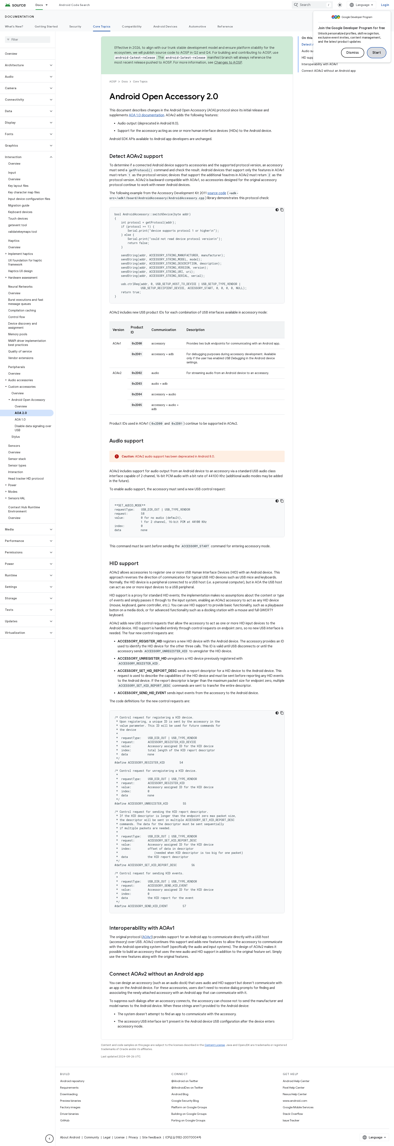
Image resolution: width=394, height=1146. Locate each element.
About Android (70, 1137)
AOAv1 (147, 937)
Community (91, 1137)
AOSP (112, 81)
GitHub (64, 1120)
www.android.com (295, 1101)
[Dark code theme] (277, 209)
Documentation (19, 16)
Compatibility (132, 26)
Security (75, 26)
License (120, 1137)
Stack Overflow (293, 1114)
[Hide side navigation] (49, 1139)
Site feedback (151, 1137)
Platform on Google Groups (189, 1107)
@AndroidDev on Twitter (187, 1087)
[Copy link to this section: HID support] (143, 563)
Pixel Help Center (294, 1087)
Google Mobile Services (298, 1107)
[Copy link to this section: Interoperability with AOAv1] (179, 928)
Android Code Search (74, 5)
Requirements (69, 1087)
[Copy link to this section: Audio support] (147, 441)
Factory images (70, 1107)
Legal (106, 1137)
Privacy (133, 1137)
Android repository (72, 1081)
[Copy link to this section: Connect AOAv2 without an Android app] (208, 974)
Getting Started (46, 26)
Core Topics (102, 26)
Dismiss (352, 53)
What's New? (14, 26)
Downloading (69, 1094)
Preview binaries (70, 1101)
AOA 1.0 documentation (146, 115)
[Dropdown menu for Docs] (48, 5)
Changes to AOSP (228, 62)
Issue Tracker (291, 1120)
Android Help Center (296, 1081)
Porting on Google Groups (188, 1120)
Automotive (197, 26)
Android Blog (179, 1094)
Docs (39, 5)
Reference (225, 26)
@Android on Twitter (184, 1081)
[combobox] (312, 5)
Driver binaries (69, 1114)
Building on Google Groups (188, 1114)
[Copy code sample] (281, 209)
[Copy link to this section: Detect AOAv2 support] (167, 156)
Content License (215, 1045)
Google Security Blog (185, 1101)
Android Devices (165, 26)
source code (216, 193)
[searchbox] (27, 39)
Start (376, 53)
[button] (24, 65)
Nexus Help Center (295, 1094)
